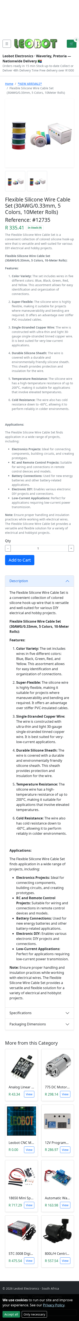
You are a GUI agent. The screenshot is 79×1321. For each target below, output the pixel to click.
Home (9, 84)
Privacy (9, 30)
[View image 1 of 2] (15, 181)
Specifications (20, 1013)
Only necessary (34, 1314)
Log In (59, 17)
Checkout (41, 17)
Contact (9, 17)
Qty (8, 540)
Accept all (11, 1314)
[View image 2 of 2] (37, 181)
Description (18, 581)
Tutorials (10, 3)
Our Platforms (14, 23)
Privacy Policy (53, 1305)
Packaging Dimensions (27, 1024)
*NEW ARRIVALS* (30, 84)
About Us (10, 10)
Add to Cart (20, 560)
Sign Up (72, 17)
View (29, 1094)
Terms (25, 30)
